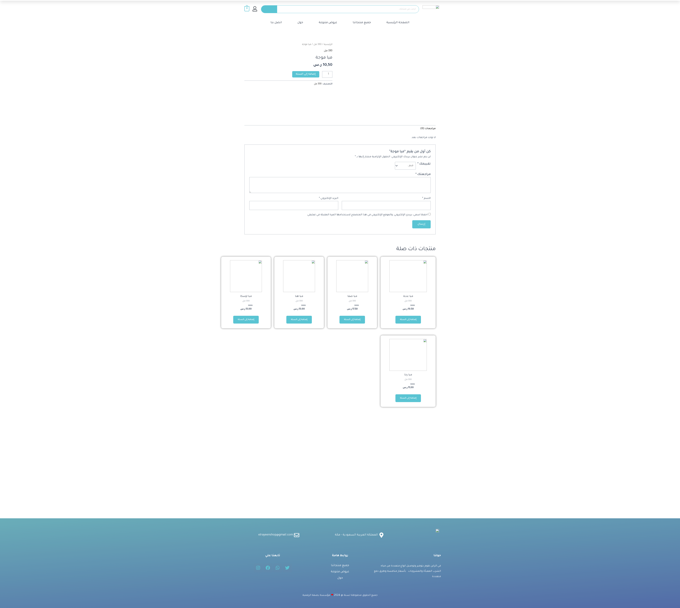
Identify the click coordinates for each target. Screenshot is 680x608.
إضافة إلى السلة (306, 74)
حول (300, 22)
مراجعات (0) (428, 128)
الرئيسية (328, 44)
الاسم (426, 198)
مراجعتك (423, 174)
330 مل (317, 44)
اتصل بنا (276, 22)
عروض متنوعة (328, 22)
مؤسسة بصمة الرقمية (316, 595)
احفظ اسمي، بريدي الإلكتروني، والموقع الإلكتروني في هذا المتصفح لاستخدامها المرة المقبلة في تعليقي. (367, 215)
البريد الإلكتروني (328, 198)
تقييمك (424, 164)
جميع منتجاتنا (362, 22)
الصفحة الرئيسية (397, 22)
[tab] (428, 129)
